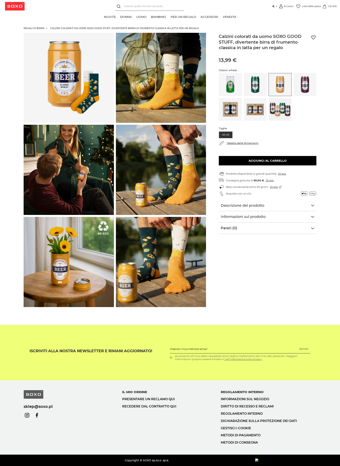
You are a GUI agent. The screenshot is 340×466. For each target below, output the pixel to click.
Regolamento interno (242, 414)
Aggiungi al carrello (268, 160)
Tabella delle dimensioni (243, 143)
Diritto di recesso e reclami (247, 406)
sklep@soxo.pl (38, 406)
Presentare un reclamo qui (148, 399)
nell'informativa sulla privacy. (243, 359)
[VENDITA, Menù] (238, 16)
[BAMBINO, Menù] (168, 16)
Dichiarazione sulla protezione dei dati (259, 421)
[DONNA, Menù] (134, 16)
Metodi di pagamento (241, 435)
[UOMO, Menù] (149, 16)
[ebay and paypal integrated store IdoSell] (285, 460)
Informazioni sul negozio (245, 399)
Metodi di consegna (239, 442)
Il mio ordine (134, 392)
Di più (282, 173)
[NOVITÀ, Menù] (118, 16)
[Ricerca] (119, 6)
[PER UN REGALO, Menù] (198, 16)
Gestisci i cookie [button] (236, 428)
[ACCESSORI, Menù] (220, 16)
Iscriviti (303, 348)
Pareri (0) (229, 228)
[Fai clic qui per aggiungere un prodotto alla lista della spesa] (313, 37)
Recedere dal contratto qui (149, 406)
